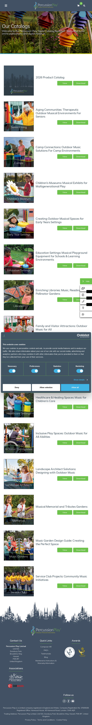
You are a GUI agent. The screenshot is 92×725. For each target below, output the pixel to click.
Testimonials (46, 654)
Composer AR (46, 647)
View (65, 83)
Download (80, 83)
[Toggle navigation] (6, 5)
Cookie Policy (61, 720)
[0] (78, 5)
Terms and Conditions (46, 720)
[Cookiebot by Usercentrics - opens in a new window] (78, 336)
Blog (46, 657)
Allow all (75, 387)
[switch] (34, 371)
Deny (17, 387)
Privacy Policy (30, 720)
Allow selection (46, 387)
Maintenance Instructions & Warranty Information (45, 662)
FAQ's (46, 650)
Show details (79, 380)
